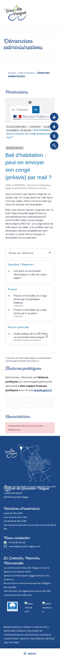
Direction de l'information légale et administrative (29, 358)
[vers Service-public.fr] (31, 118)
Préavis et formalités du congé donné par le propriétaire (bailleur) (30, 299)
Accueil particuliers (17, 126)
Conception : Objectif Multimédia (24, 638)
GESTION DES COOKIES (37, 634)
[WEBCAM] (54, 136)
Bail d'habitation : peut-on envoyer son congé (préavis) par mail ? (29, 134)
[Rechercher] (54, 145)
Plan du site (40, 627)
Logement (35, 126)
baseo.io (35, 361)
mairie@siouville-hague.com (24, 546)
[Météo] (54, 117)
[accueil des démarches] (30, 102)
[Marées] (54, 126)
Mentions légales (15, 630)
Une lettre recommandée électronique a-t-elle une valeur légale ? (30, 274)
